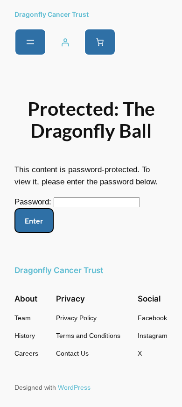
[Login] (65, 42)
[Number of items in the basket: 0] (100, 42)
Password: (34, 201)
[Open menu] (30, 42)
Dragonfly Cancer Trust (51, 14)
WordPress (74, 387)
